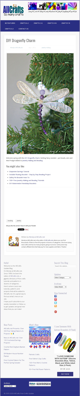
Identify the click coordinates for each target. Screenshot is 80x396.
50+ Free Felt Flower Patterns (39, 369)
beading (10, 221)
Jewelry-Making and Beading (32, 160)
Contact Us (23, 29)
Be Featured (10, 23)
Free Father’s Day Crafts (37, 359)
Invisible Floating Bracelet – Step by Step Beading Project (30, 174)
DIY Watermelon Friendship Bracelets (22, 183)
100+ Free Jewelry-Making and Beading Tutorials (26, 180)
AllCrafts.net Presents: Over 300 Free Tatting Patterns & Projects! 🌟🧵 (14, 331)
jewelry (19, 221)
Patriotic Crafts (34, 354)
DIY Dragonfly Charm (32, 158)
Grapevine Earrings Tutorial (19, 171)
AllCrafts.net (49, 240)
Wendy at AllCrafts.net (16, 47)
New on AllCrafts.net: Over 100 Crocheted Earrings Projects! (13, 340)
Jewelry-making (46, 47)
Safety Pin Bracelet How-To (19, 177)
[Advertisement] (40, 204)
